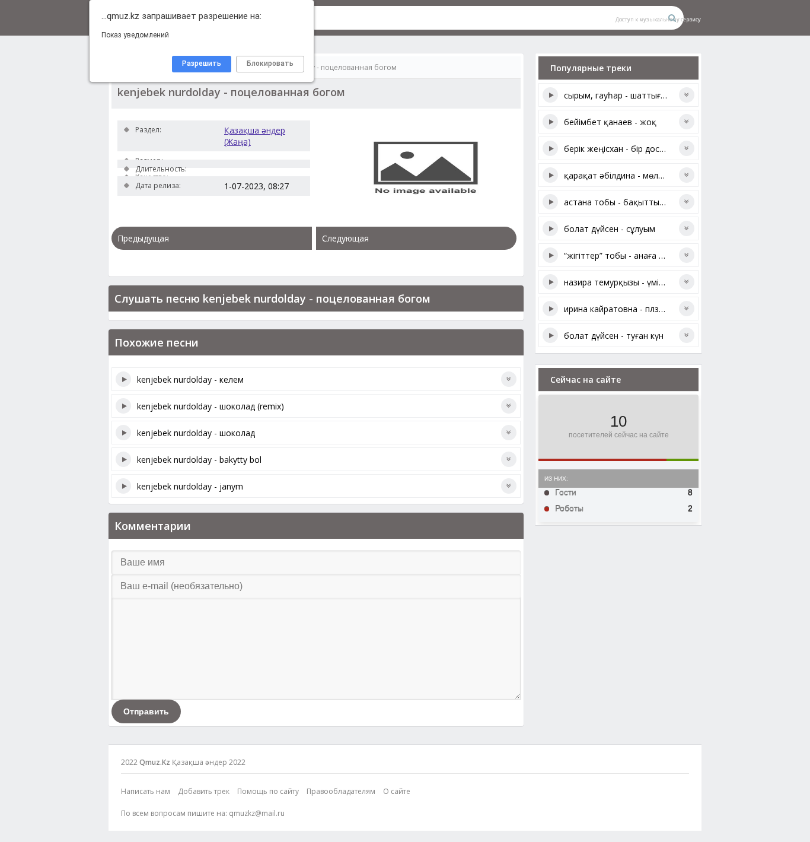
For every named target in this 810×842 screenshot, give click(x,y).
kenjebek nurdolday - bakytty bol (199, 459)
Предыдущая (143, 238)
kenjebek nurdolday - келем (190, 379)
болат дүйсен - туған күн (614, 335)
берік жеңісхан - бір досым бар (626, 148)
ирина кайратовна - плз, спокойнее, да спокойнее (665, 308)
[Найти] (672, 18)
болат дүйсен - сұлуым (609, 228)
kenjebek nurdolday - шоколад (196, 433)
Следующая (345, 238)
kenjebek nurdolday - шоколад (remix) (210, 406)
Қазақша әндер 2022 (208, 762)
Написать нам (145, 791)
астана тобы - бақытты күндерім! (631, 202)
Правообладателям (341, 791)
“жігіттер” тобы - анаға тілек (621, 255)
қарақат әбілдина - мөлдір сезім (628, 175)
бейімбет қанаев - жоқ (610, 122)
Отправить (146, 711)
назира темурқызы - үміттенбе (626, 282)
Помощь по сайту (268, 791)
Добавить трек (203, 791)
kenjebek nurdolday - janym (190, 486)
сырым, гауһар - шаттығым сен (626, 95)
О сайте (396, 791)
